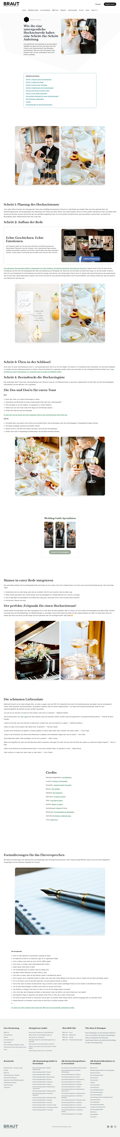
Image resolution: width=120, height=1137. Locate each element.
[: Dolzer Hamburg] (60, 535)
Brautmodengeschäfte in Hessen (42, 1084)
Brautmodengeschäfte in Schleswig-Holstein (45, 1107)
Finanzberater (94, 1080)
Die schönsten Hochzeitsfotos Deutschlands (74, 1068)
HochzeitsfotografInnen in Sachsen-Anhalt (73, 1107)
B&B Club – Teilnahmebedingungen (72, 1040)
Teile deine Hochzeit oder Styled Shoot (15, 1047)
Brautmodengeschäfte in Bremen (42, 1079)
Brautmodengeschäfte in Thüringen (43, 1110)
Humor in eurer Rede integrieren (36, 93)
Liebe (26, 717)
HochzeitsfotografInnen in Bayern (71, 1074)
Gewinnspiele (72, 10)
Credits (28, 102)
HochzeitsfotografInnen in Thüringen (71, 1114)
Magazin (63, 10)
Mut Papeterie (57, 793)
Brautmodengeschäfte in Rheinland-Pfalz (44, 1097)
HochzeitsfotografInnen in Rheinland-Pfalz (73, 1100)
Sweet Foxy (54, 820)
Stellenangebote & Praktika (11, 1075)
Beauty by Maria (57, 804)
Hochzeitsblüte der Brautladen (64, 812)
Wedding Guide (33, 10)
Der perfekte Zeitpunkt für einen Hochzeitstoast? (42, 96)
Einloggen (98, 4)
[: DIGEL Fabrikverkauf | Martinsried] (71, 535)
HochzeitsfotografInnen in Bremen (71, 1082)
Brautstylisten (94, 1077)
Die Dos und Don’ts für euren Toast (37, 91)
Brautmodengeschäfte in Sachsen (42, 1102)
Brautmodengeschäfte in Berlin (41, 1074)
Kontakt (6, 1070)
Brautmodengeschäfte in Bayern (42, 1072)
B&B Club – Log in (67, 1032)
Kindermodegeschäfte (96, 1109)
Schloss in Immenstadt (59, 781)
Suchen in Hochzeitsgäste (60, 552)
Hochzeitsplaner (95, 1102)
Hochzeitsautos (94, 1087)
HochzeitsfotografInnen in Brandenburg (72, 1079)
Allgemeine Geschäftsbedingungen (14, 1080)
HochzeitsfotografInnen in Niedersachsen (73, 1093)
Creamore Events (60, 797)
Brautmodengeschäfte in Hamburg (42, 1082)
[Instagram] (115, 1127)
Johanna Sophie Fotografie (62, 785)
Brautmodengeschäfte (96, 1075)
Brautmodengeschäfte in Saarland (42, 1100)
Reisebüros (93, 1112)
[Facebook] (108, 1127)
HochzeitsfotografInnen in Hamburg (71, 1084)
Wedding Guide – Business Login (13, 1068)
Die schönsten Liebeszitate (35, 99)
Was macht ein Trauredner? (37, 1037)
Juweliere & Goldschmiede (97, 1107)
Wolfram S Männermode (62, 816)
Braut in (94, 10)
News (87, 10)
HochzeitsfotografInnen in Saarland (71, 1102)
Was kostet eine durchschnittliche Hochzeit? (41, 1044)
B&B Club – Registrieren (69, 1035)
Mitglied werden (110, 4)
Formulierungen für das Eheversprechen (39, 105)
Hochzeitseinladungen (96, 1092)
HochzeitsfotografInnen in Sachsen (71, 1105)
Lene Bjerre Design (56, 800)
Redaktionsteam (8, 1085)
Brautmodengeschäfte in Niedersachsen (44, 1091)
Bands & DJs (94, 1068)
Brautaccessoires (95, 1073)
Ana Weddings (67, 777)
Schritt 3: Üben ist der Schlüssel (36, 85)
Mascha (58, 808)
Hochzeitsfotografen (96, 1095)
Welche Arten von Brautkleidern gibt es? (40, 1035)
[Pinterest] (112, 1127)
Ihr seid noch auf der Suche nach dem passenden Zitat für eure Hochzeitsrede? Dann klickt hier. (35, 415)
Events (81, 10)
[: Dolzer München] (48, 535)
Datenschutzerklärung (10, 1077)
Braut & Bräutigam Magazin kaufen (14, 1044)
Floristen (92, 1082)
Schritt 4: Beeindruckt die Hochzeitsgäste (39, 88)
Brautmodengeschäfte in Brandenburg (44, 1077)
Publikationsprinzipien (10, 1082)
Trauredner (93, 1117)
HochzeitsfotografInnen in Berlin (70, 1077)
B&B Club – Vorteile (67, 1037)
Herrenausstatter (95, 1085)
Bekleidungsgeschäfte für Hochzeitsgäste (102, 1070)
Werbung (6, 1073)
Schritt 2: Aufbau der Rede (34, 82)
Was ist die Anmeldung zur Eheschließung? (41, 1032)
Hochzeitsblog (45, 10)
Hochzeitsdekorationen (96, 1090)
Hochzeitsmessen (9, 1040)
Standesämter (94, 1114)
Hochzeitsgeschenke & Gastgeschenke (101, 1097)
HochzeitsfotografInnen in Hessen (71, 1087)
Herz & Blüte (55, 789)
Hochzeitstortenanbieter (97, 1104)
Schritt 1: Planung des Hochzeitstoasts (38, 79)
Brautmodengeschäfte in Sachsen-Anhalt (44, 1105)
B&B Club (55, 10)
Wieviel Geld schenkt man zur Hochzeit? (40, 1050)
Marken (6, 1037)
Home (24, 10)
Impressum (7, 1087)
